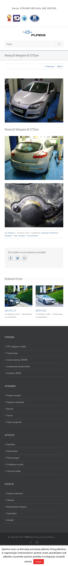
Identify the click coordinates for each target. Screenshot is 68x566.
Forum (10, 415)
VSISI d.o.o (29, 537)
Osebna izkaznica (15, 493)
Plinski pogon (13, 457)
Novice (10, 408)
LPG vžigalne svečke (16, 346)
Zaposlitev (12, 513)
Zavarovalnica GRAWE (17, 359)
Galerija (45, 233)
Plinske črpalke (14, 395)
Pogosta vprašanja (15, 402)
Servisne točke (14, 471)
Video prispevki (14, 422)
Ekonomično (12, 451)
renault (22, 235)
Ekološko (11, 444)
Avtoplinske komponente (18, 366)
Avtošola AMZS (14, 373)
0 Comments (32, 235)
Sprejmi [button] (38, 561)
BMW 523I (41, 310)
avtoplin (10, 233)
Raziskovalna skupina (16, 506)
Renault (8, 235)
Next (59, 66)
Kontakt (10, 520)
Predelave (53, 233)
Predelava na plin (15, 464)
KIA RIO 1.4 (10, 310)
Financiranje (12, 353)
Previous (50, 66)
